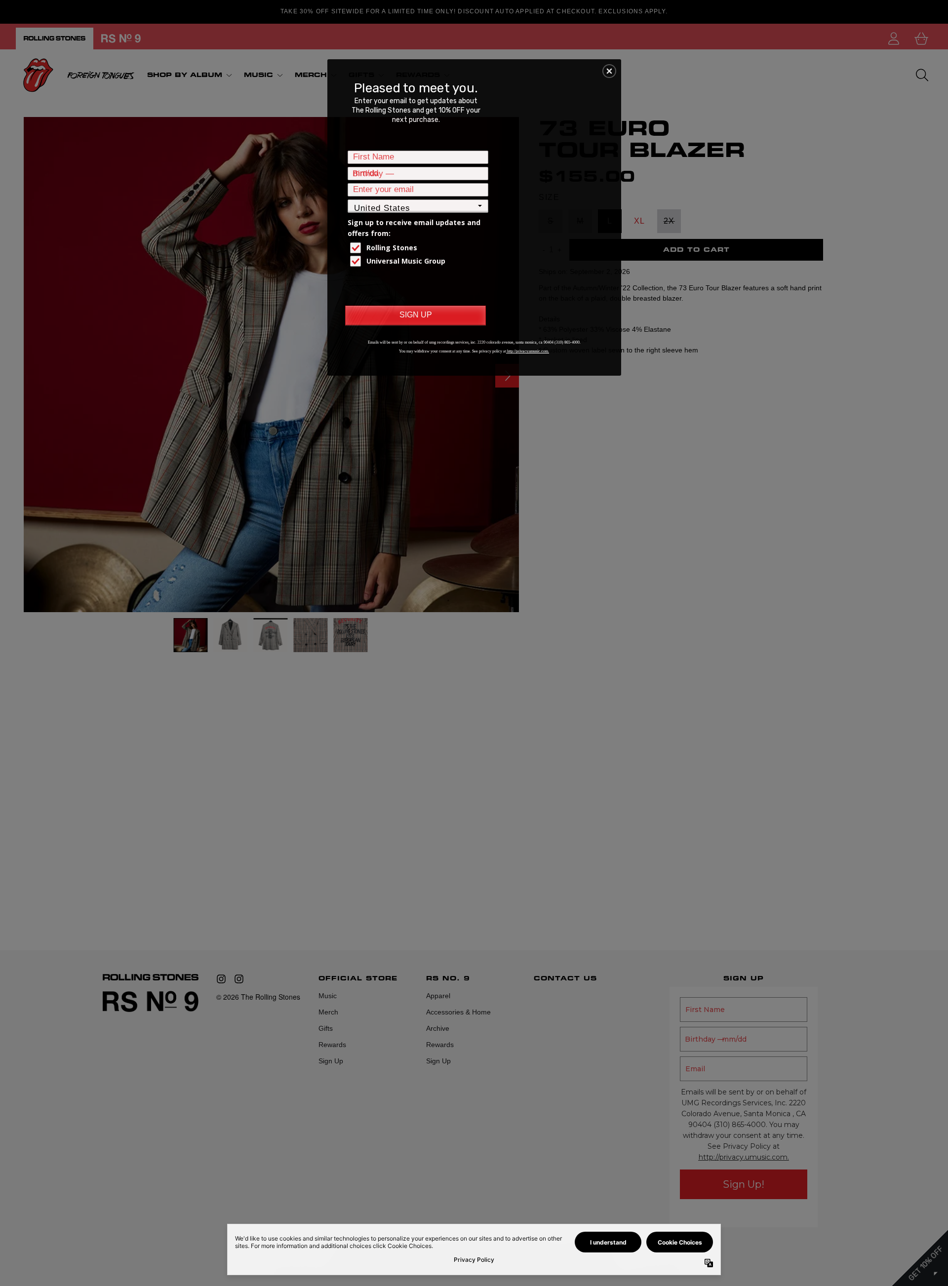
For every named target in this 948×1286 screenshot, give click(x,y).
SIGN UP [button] (415, 315)
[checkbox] (419, 247)
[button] (609, 71)
